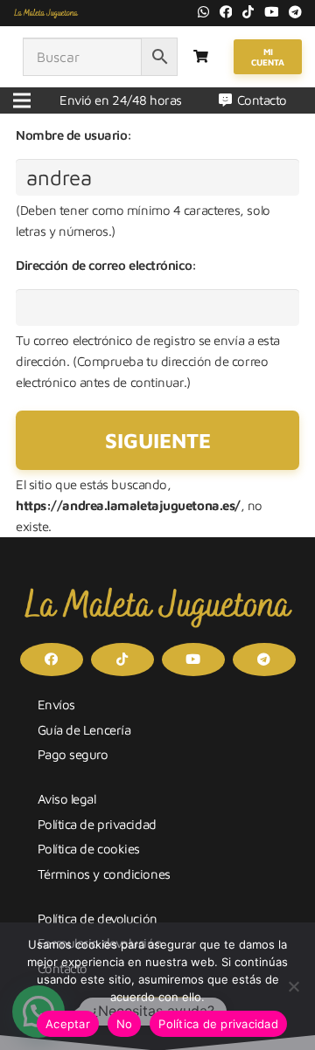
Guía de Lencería (84, 729)
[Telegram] (295, 11)
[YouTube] (271, 11)
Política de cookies (89, 848)
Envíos (56, 704)
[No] (293, 986)
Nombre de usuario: (74, 135)
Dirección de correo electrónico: (106, 265)
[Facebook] (226, 11)
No (124, 1024)
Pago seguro (73, 754)
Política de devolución (98, 918)
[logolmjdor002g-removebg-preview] (46, 13)
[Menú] (22, 100)
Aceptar (68, 1024)
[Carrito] (200, 57)
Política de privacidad (97, 824)
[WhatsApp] (203, 11)
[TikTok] (248, 11)
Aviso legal (67, 798)
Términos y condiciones (104, 874)
